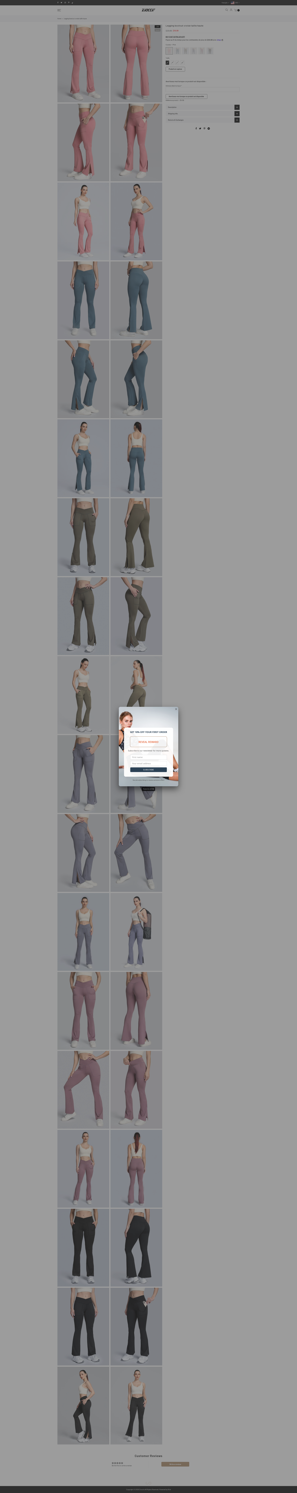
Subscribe (148, 769)
